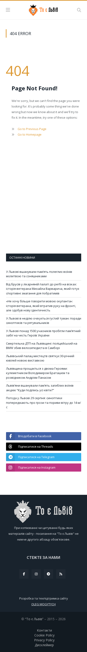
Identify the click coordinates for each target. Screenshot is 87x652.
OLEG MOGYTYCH (43, 604)
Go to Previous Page (32, 129)
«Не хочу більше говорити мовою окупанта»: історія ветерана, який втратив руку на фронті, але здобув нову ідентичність (41, 305)
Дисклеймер (44, 645)
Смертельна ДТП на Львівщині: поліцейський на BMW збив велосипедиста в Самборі (41, 345)
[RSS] (60, 574)
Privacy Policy (44, 640)
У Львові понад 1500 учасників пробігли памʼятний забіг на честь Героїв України (43, 333)
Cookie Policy (44, 635)
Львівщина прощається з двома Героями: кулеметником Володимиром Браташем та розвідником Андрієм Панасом (37, 373)
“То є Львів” (34, 619)
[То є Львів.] (43, 9)
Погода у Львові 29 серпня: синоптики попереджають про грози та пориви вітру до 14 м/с (43, 402)
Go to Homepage (30, 134)
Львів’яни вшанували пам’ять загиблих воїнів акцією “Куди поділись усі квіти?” (40, 387)
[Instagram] (36, 574)
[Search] (79, 10)
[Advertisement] (43, 201)
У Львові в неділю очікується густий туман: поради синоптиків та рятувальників (43, 320)
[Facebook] (24, 574)
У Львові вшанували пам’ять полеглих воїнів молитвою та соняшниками (39, 274)
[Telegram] (48, 574)
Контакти (44, 630)
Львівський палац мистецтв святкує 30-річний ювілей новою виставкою (40, 358)
